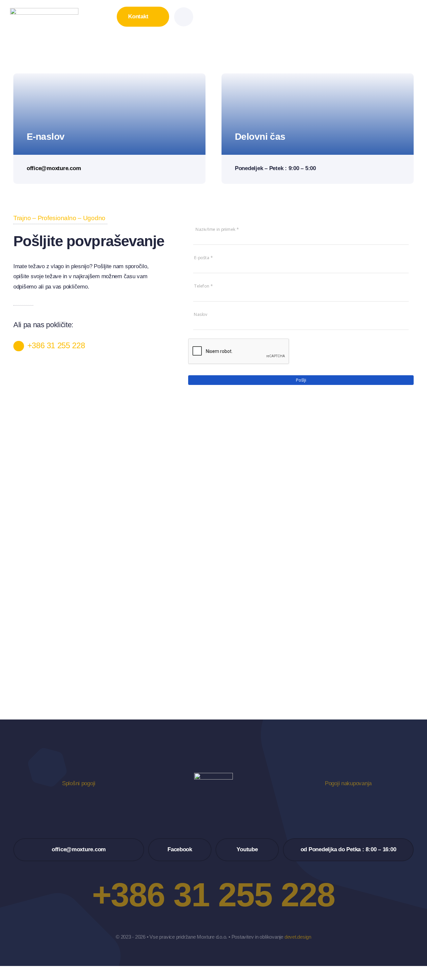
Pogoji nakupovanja (348, 783)
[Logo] (44, 11)
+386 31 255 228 (56, 345)
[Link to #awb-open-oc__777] (183, 16)
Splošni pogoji (78, 783)
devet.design (298, 937)
